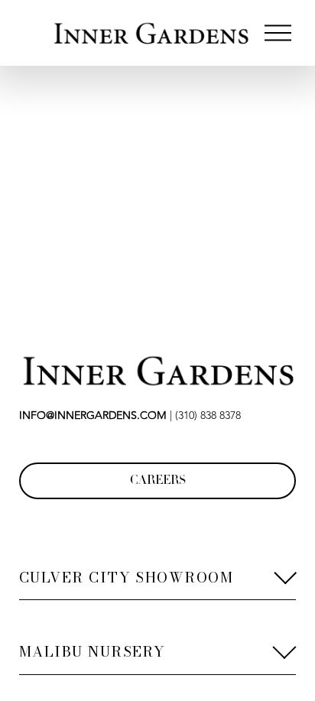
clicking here (240, 249)
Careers (158, 481)
